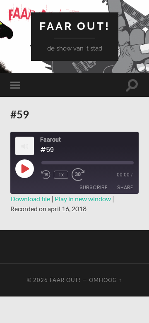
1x (61, 175)
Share (125, 187)
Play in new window (83, 198)
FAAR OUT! (74, 25)
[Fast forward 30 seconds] (79, 174)
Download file (30, 198)
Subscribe (93, 187)
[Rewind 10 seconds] (45, 174)
